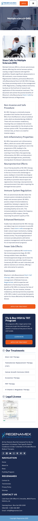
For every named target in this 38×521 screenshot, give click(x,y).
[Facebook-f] (3, 453)
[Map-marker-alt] (17, 453)
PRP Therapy (10, 384)
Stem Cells (27, 95)
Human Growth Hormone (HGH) (17, 372)
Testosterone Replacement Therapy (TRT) (19, 364)
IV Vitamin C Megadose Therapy (17, 390)
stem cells (19, 228)
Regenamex (8, 282)
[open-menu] (33, 3)
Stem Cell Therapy (12, 357)
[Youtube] (10, 453)
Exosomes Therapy (12, 378)
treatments (27, 251)
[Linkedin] (6, 453)
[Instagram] (13, 453)
